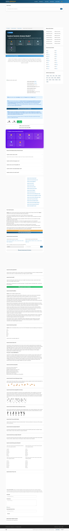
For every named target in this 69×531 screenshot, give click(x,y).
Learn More (58, 529)
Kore (7, 241)
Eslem (50, 79)
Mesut (48, 66)
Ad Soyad (8, 494)
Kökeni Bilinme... (50, 37)
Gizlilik (62, 526)
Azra (48, 58)
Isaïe (41, 240)
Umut (48, 68)
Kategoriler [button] (41, 1)
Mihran (57, 64)
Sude (56, 75)
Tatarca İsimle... (49, 41)
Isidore (26, 240)
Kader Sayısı (52, 1)
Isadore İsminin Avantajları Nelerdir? (32, 200)
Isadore (38, 240)
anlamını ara (11, 2)
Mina (55, 77)
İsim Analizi (46, 1)
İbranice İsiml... (58, 35)
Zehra (52, 77)
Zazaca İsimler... (58, 43)
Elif (56, 50)
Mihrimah (58, 77)
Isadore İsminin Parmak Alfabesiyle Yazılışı (33, 193)
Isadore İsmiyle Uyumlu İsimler (32, 188)
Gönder (8, 513)
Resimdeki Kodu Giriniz (11, 509)
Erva (49, 77)
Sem (56, 66)
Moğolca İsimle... (50, 39)
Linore (15, 240)
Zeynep (48, 75)
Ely (56, 58)
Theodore (29, 240)
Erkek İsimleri (19, 28)
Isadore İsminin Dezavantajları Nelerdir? (33, 202)
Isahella (12, 240)
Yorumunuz (9, 498)
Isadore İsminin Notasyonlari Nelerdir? (33, 204)
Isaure (8, 240)
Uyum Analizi (57, 1)
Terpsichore (10, 241)
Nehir (56, 68)
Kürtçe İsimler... (58, 37)
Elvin (56, 54)
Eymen (59, 75)
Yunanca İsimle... (50, 43)
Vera (56, 60)
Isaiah (26, 241)
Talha (47, 81)
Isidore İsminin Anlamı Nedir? (24, 127)
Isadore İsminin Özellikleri (31, 190)
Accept (62, 529)
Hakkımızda (56, 526)
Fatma (48, 54)
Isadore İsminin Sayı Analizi (31, 186)
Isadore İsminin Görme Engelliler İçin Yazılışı (34, 195)
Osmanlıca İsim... (58, 39)
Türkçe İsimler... (58, 41)
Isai (28, 241)
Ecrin (51, 75)
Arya (59, 79)
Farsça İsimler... (49, 35)
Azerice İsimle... (58, 31)
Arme (48, 64)
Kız (47, 52)
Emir (56, 56)
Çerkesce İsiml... (50, 33)
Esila (53, 75)
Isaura (10, 240)
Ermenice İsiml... (58, 33)
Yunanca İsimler (13, 28)
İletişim (60, 526)
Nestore (33, 240)
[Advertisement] (34, 20)
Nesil (56, 62)
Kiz (56, 52)
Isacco (36, 240)
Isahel (22, 240)
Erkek (35, 81)
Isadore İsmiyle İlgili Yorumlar (31, 205)
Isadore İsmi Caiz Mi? (30, 183)
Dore (20, 240)
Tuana (53, 79)
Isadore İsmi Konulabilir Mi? (31, 181)
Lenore (18, 240)
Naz (48, 62)
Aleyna (56, 79)
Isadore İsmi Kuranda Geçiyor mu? (32, 179)
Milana (48, 60)
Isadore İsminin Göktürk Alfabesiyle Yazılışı (33, 197)
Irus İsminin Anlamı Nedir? (25, 125)
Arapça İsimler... (49, 31)
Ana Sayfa (36, 1)
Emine (48, 56)
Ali (47, 50)
